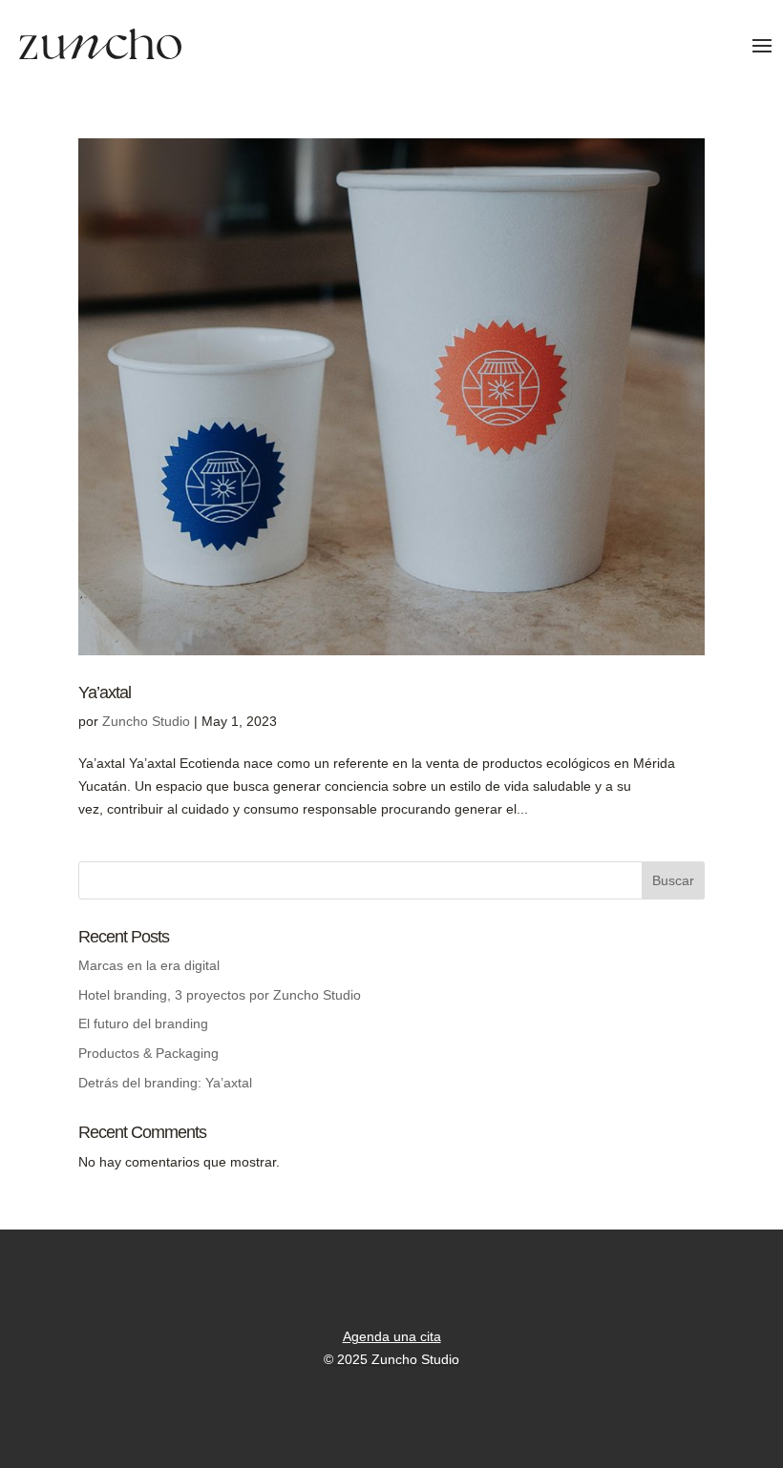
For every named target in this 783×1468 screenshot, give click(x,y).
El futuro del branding (143, 1023)
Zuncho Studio (146, 721)
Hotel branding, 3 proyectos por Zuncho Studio (219, 995)
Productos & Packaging (148, 1053)
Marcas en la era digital (149, 965)
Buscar (673, 880)
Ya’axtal (104, 692)
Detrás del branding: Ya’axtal (165, 1082)
